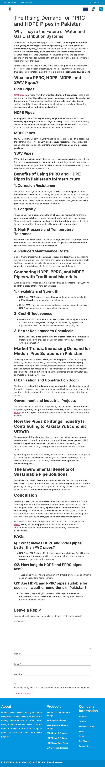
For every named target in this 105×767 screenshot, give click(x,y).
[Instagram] (99, 2)
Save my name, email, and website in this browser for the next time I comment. (52, 688)
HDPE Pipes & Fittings (57, 738)
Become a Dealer (87, 726)
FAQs (81, 731)
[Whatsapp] (102, 2)
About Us (83, 716)
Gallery (82, 736)
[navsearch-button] (101, 9)
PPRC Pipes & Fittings (57, 733)
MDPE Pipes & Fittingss (57, 748)
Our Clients (84, 741)
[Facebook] (91, 2)
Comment (19, 621)
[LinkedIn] (95, 2)
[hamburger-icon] (85, 9)
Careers (82, 721)
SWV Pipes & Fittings (56, 720)
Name (17, 654)
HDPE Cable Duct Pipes (57, 743)
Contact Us (84, 746)
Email (17, 664)
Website (18, 674)
